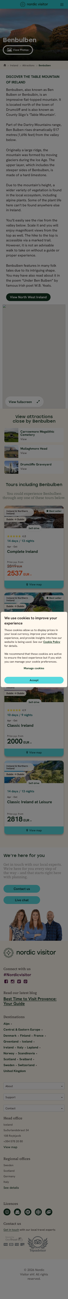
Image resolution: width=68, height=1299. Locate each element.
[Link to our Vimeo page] (19, 981)
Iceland (27, 1041)
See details (11, 1188)
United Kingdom (14, 1071)
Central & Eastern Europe (21, 1029)
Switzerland (26, 1065)
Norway (8, 1053)
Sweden (8, 1065)
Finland (25, 1036)
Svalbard (25, 1059)
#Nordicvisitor (17, 974)
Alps (6, 1024)
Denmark (10, 1036)
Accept (34, 680)
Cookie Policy (51, 642)
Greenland (10, 1041)
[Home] (34, 4)
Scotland (9, 1059)
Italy (20, 1047)
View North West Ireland (28, 297)
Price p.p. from (15, 736)
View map (35, 584)
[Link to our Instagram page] (13, 981)
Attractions (28, 65)
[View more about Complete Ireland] (34, 534)
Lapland (32, 1047)
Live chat (22, 900)
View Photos (21, 50)
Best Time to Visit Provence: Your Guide (29, 1001)
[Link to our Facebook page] (6, 981)
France (39, 1036)
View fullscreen (21, 402)
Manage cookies (34, 668)
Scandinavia (26, 1053)
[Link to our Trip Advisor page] (37, 1244)
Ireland (14, 65)
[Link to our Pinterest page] (26, 981)
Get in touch (11, 1230)
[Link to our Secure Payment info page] (13, 1241)
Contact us (22, 889)
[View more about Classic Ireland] (34, 705)
